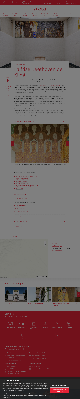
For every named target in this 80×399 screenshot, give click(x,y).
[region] (40, 388)
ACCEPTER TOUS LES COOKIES (59, 390)
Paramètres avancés (59, 385)
